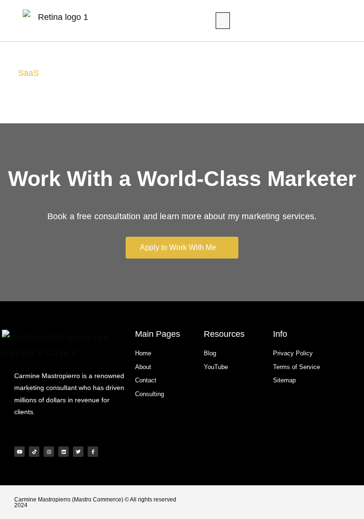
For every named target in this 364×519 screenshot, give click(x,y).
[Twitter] (78, 451)
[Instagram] (49, 451)
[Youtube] (19, 451)
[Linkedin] (63, 451)
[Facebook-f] (93, 451)
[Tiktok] (34, 451)
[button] (223, 20)
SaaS (28, 73)
